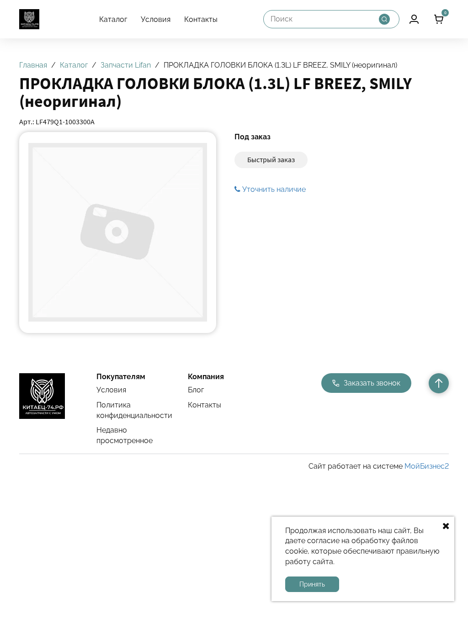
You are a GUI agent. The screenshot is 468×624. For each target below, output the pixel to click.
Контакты (201, 19)
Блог (196, 390)
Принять (312, 584)
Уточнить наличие (273, 189)
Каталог (113, 19)
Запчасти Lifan (126, 65)
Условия (155, 19)
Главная (33, 65)
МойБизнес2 (426, 466)
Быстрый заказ (271, 159)
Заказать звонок (372, 383)
